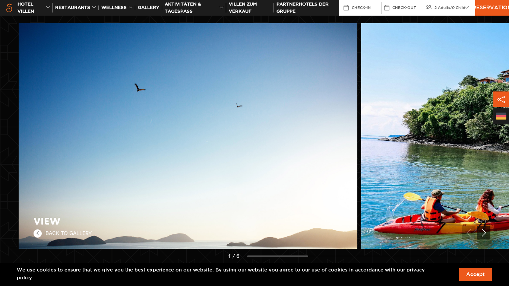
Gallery (148, 8)
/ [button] (449, 8)
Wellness (114, 8)
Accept (475, 274)
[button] (483, 232)
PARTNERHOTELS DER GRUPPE (302, 7)
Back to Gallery (68, 233)
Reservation (492, 8)
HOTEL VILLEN (26, 7)
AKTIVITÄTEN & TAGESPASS (183, 7)
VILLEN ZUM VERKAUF (243, 7)
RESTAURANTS (72, 8)
